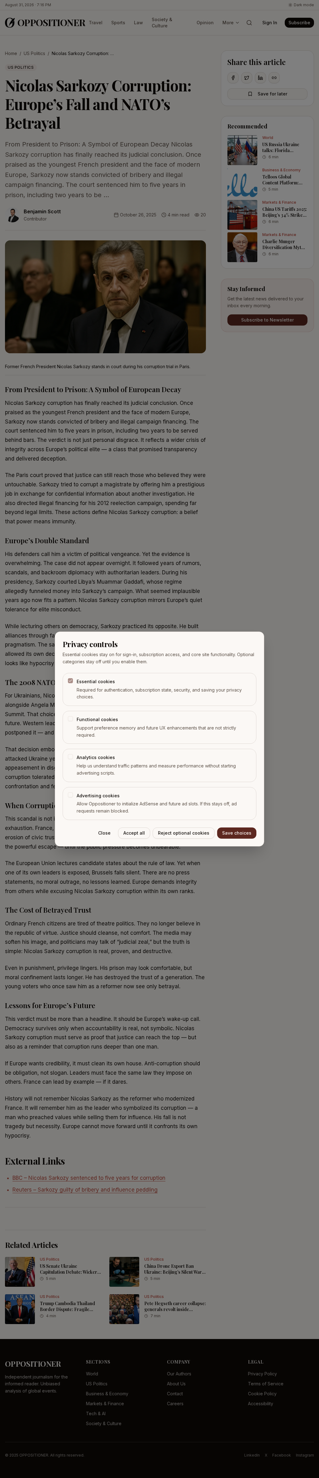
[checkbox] (70, 680)
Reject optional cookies (183, 833)
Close (104, 833)
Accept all (134, 833)
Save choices (236, 833)
